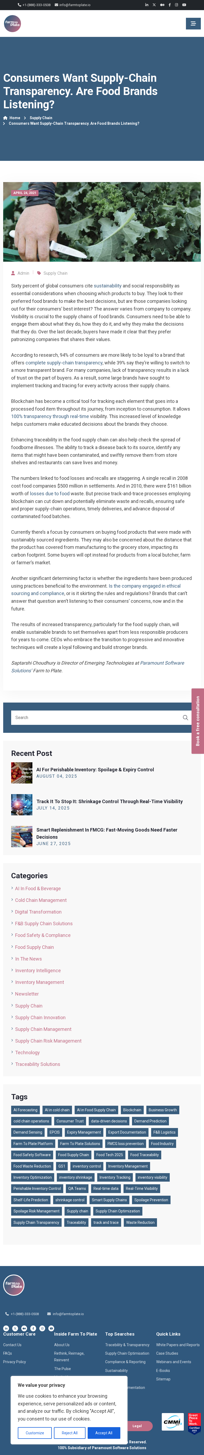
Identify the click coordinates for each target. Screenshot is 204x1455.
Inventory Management (39, 982)
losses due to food (50, 493)
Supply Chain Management (43, 1029)
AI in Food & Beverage (38, 888)
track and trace (106, 1222)
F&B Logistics (165, 1132)
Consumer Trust (70, 1121)
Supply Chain (41, 118)
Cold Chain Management (41, 900)
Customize (35, 1433)
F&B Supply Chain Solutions (44, 923)
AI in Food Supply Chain (96, 1110)
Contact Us (12, 1345)
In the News (28, 959)
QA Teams (77, 1188)
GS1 (61, 1166)
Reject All (70, 1433)
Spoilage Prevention (151, 1200)
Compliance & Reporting (125, 1362)
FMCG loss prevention (126, 1144)
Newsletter (27, 994)
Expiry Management (84, 1132)
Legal (137, 1426)
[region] (69, 1410)
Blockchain (132, 1110)
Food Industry (162, 1144)
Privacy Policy (14, 1362)
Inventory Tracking (115, 1177)
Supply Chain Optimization (118, 1211)
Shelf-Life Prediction (31, 1200)
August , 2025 (56, 776)
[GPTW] (194, 1424)
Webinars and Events (173, 1362)
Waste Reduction (140, 1222)
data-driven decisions (109, 1121)
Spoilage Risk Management (37, 1211)
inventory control (87, 1166)
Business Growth (163, 1110)
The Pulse (62, 1369)
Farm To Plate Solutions (80, 1144)
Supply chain (77, 1211)
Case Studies (167, 1353)
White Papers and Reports (178, 1345)
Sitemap (163, 1379)
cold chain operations (31, 1121)
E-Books (163, 1370)
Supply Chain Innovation (40, 1017)
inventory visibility (152, 1177)
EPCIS (55, 1132)
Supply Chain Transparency (36, 1222)
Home (15, 118)
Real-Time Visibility (142, 1188)
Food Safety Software (32, 1155)
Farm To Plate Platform (33, 1144)
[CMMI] (173, 1422)
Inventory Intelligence (38, 970)
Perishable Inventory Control (37, 1188)
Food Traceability (144, 1155)
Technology (27, 1052)
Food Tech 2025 (109, 1155)
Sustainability (116, 1370)
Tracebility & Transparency (127, 1345)
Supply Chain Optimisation (127, 1353)
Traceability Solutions (37, 1064)
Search (185, 718)
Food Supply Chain (34, 947)
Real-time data (106, 1188)
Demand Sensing (28, 1132)
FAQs (7, 1353)
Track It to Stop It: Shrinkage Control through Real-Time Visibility (109, 801)
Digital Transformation (38, 912)
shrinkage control (70, 1200)
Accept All (103, 1433)
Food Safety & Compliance (43, 935)
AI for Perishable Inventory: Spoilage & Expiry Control (95, 769)
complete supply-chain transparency (64, 362)
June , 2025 (53, 843)
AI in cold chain (57, 1110)
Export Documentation (127, 1132)
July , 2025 (53, 808)
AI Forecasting (25, 1110)
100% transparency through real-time (50, 416)
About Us (62, 1345)
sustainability (108, 286)
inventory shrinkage (75, 1177)
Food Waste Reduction (32, 1166)
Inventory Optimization (33, 1177)
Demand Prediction (150, 1121)
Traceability (76, 1222)
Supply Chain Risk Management (48, 1041)
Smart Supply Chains (109, 1200)
